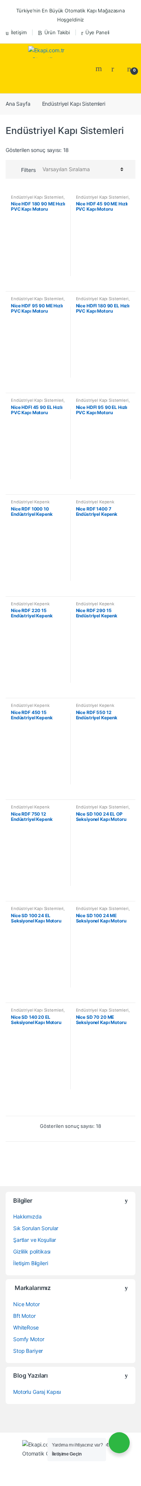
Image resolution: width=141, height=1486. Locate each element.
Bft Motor (24, 1316)
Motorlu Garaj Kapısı (37, 1392)
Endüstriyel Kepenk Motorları (30, 504)
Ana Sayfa (18, 103)
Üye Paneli (97, 32)
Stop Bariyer (28, 1351)
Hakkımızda (27, 1216)
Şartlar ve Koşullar (34, 1240)
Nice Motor (26, 1304)
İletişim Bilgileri (30, 1263)
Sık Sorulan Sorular (35, 1228)
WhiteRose (26, 1327)
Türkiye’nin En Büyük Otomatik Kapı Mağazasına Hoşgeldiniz (70, 15)
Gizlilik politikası (31, 1251)
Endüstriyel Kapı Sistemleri (37, 197)
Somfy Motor (28, 1339)
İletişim (19, 32)
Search (100, 68)
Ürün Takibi (57, 32)
